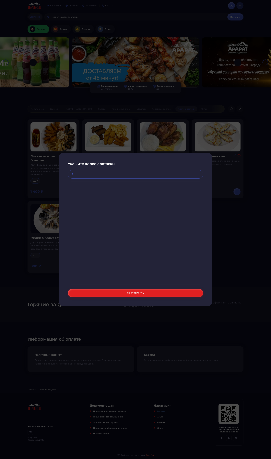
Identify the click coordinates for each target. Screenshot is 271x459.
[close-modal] (213, 152)
